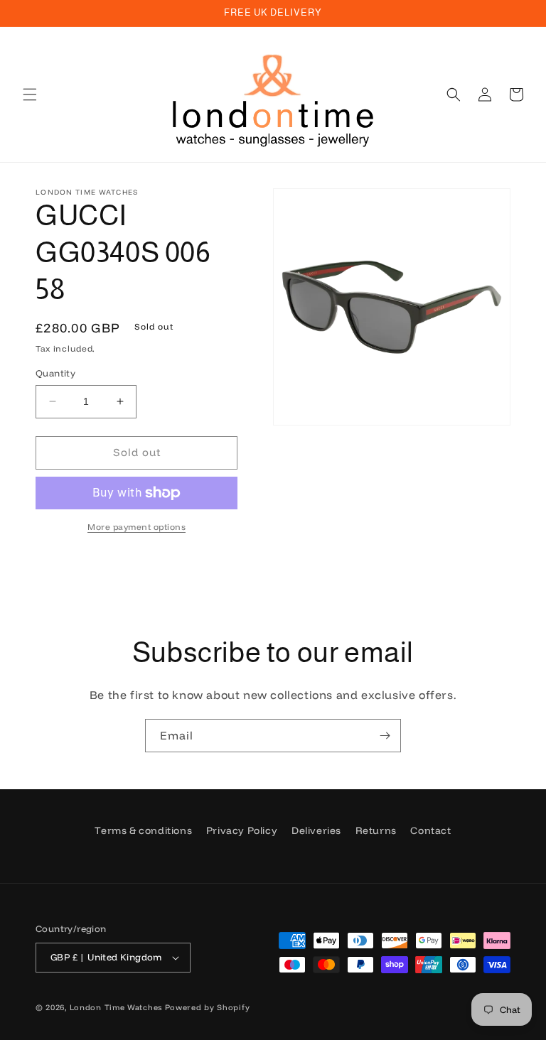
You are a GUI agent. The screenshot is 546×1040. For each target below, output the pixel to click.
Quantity (55, 373)
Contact (430, 830)
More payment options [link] (136, 526)
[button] (30, 94)
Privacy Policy (241, 830)
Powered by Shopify (207, 1007)
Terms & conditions (143, 830)
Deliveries (316, 830)
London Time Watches (116, 1007)
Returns (376, 830)
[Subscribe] (384, 735)
